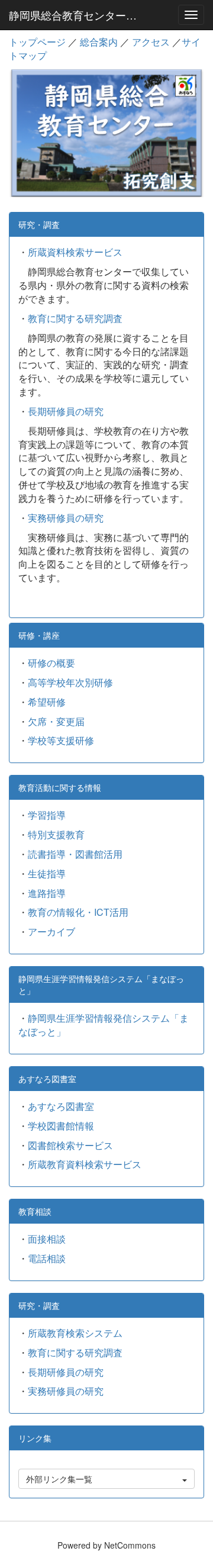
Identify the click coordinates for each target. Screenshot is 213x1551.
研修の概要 (51, 663)
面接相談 (47, 1239)
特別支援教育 (56, 834)
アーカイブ (51, 931)
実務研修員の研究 (66, 517)
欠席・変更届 (56, 721)
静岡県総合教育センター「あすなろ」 (79, 14)
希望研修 (47, 702)
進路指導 (47, 893)
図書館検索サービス (70, 1145)
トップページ (37, 42)
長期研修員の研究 (66, 411)
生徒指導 (47, 873)
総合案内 (99, 42)
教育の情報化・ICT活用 (78, 912)
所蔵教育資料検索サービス (84, 1164)
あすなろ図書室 (61, 1106)
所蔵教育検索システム (75, 1333)
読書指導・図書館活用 (75, 854)
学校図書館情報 (61, 1125)
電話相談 (47, 1258)
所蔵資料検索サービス (75, 252)
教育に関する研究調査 (75, 318)
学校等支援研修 (61, 740)
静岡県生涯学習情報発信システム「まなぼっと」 (103, 1024)
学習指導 (47, 815)
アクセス (151, 42)
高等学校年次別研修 (70, 682)
